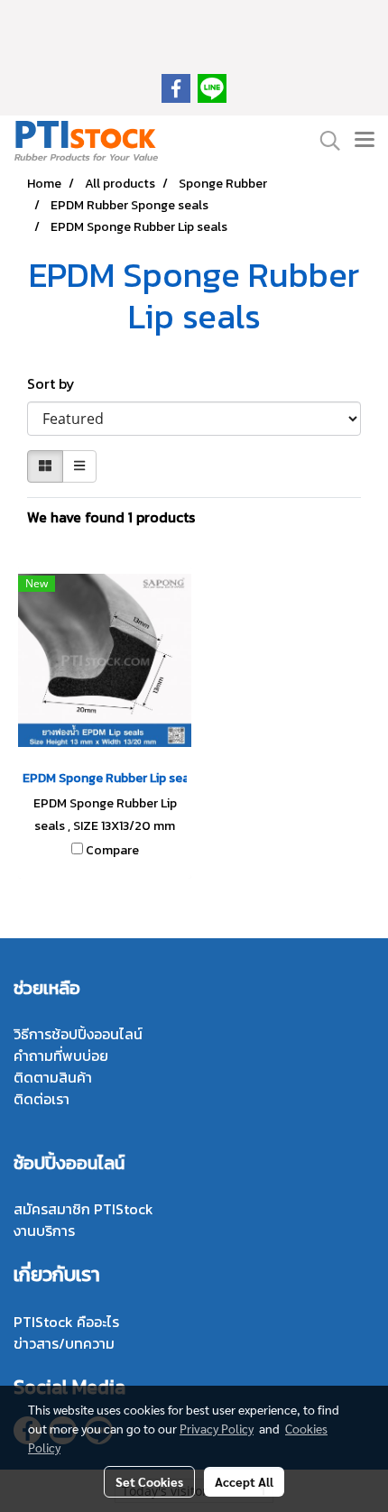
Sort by (56, 383)
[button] (324, 141)
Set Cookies (149, 1481)
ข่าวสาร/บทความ (64, 1343)
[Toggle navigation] (364, 141)
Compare (112, 851)
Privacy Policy (217, 1428)
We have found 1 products (111, 517)
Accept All (244, 1481)
